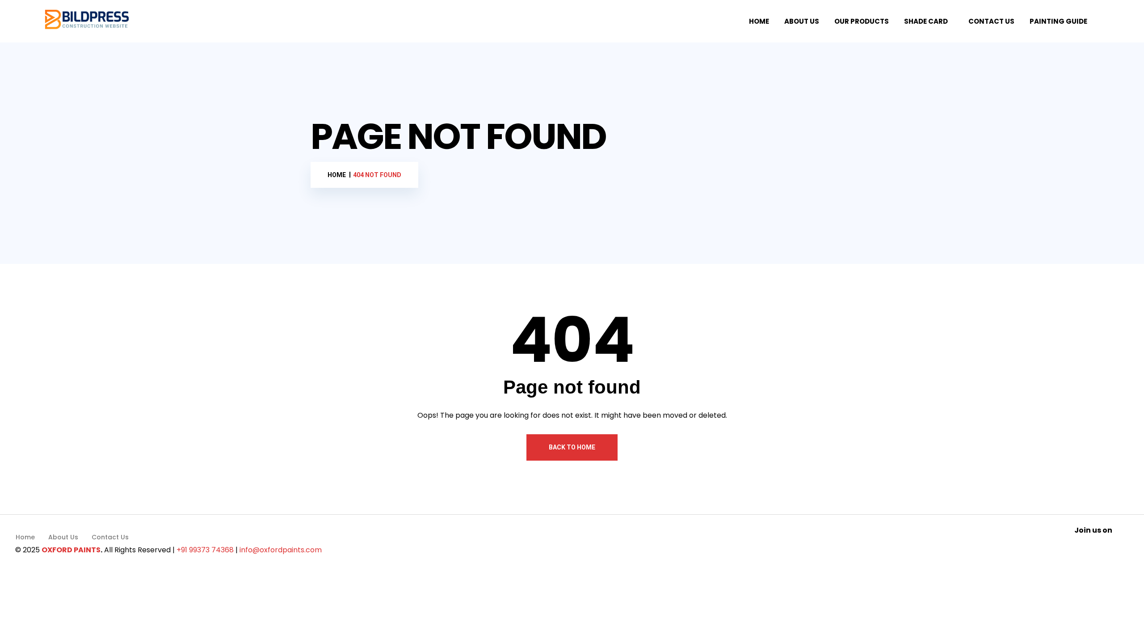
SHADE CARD (926, 21)
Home (25, 537)
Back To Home (572, 447)
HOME (759, 21)
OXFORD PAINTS (71, 550)
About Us (63, 537)
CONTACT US (991, 21)
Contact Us (110, 537)
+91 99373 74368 (205, 550)
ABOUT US (801, 21)
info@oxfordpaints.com (281, 550)
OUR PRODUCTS (861, 21)
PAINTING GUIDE (1058, 21)
